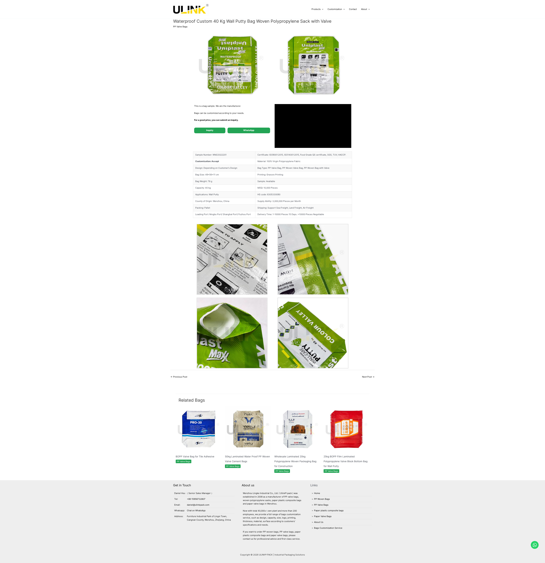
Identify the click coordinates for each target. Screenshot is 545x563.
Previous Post (179, 376)
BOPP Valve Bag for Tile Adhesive (195, 456)
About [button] (364, 9)
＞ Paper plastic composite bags (327, 510)
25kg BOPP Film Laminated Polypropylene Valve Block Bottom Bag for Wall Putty (345, 461)
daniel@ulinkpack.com (198, 504)
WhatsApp (248, 130)
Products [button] (316, 9)
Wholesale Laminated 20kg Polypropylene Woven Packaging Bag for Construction (295, 461)
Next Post (368, 376)
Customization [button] (335, 9)
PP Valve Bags (180, 26)
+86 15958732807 (196, 499)
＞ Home (315, 493)
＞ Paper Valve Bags (321, 516)
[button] (322, 9)
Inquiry (209, 130)
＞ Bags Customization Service (326, 528)
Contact (353, 9)
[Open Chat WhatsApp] (535, 545)
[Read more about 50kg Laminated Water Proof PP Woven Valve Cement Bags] (248, 429)
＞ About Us (317, 522)
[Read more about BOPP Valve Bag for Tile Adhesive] (199, 429)
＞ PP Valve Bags (319, 504)
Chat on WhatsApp (196, 510)
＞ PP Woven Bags (320, 499)
